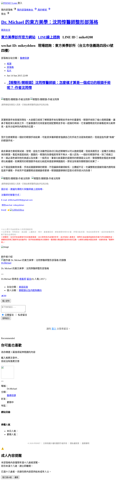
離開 (16, 477)
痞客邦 (22, 279)
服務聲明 (85, 443)
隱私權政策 (74, 443)
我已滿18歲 (7, 477)
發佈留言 (6, 318)
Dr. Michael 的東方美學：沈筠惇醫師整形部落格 (49, 22)
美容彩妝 (23, 287)
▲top (3, 295)
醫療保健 (24, 58)
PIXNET (37, 443)
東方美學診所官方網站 (18, 37)
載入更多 (6, 301)
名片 (9, 70)
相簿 (9, 64)
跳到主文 (5, 30)
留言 (29, 279)
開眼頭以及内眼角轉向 (30, 290)
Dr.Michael (6, 263)
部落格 (10, 67)
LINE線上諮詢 (49, 37)
